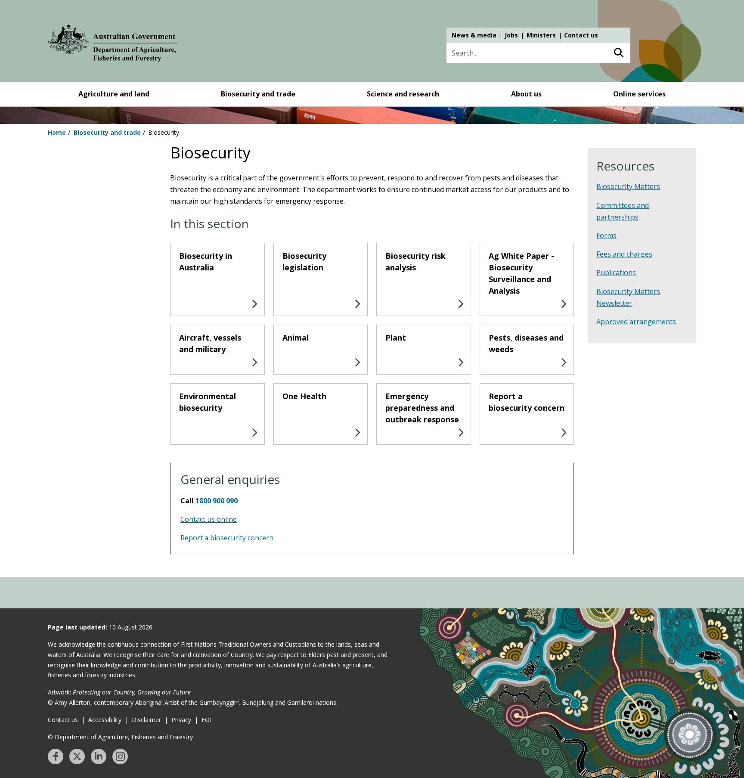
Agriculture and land (113, 94)
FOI (206, 720)
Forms (606, 235)
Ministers (541, 35)
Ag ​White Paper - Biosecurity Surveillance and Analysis (521, 273)
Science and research (403, 94)
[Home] (113, 45)
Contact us (581, 35)
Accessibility (104, 720)
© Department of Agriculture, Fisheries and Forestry (120, 737)
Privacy (181, 720)
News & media (474, 35)
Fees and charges (624, 254)
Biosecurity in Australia (205, 262)
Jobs (511, 35)
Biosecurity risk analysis (415, 262)
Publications (616, 272)
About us (526, 94)
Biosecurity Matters (628, 186)
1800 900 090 (216, 500)
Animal (295, 337)
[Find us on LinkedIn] (98, 756)
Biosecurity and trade (258, 94)
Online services (639, 94)
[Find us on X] (77, 756)
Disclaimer (146, 720)
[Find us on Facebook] (55, 756)
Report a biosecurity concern (526, 402)
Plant (395, 337)
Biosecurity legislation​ (304, 262)
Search (618, 53)
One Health (304, 396)
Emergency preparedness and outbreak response (422, 408)
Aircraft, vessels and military (210, 343)
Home (57, 132)
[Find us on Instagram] (120, 756)
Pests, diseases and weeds (526, 343)
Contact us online (208, 519)
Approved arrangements (636, 321)
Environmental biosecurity (207, 402)
